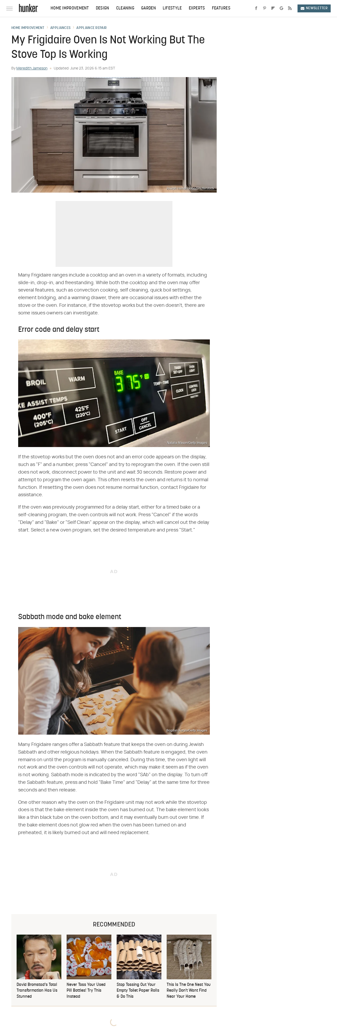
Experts (197, 8)
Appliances (60, 28)
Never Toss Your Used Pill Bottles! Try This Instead (86, 991)
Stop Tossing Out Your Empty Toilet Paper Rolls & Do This (138, 991)
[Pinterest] (264, 8)
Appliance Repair (91, 28)
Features (221, 8)
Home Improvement (70, 8)
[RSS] (289, 8)
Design (102, 8)
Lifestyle (172, 8)
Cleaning (125, 8)
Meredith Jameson (31, 68)
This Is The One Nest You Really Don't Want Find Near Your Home (189, 991)
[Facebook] (256, 8)
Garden (148, 8)
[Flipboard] (273, 8)
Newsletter (317, 8)
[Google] (281, 8)
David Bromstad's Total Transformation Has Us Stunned (37, 991)
